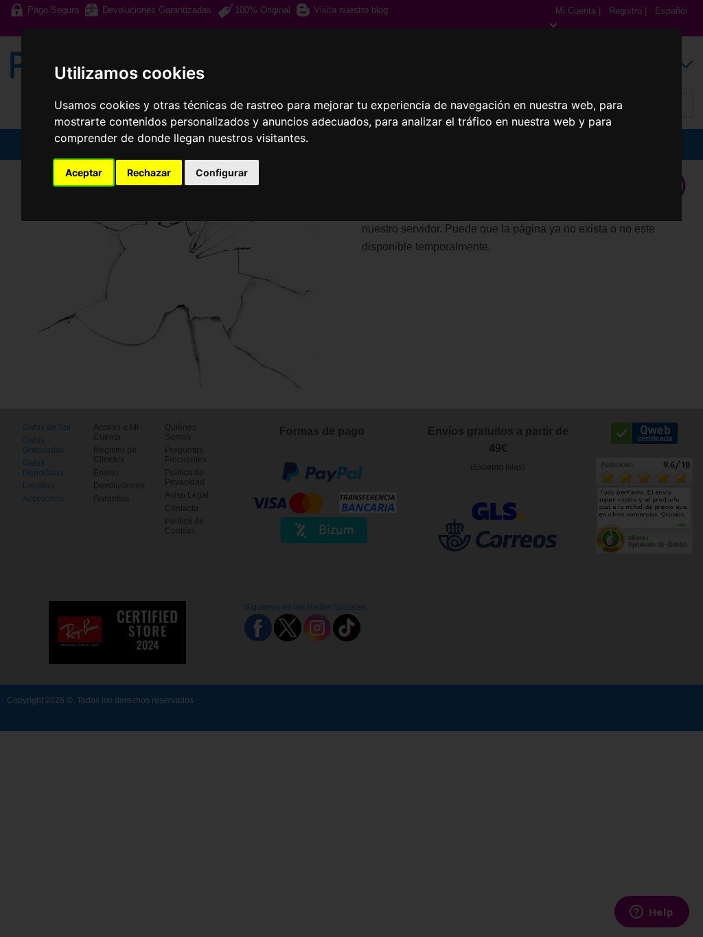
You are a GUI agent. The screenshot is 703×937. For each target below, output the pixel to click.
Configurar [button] (222, 172)
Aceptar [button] (83, 172)
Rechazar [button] (149, 172)
